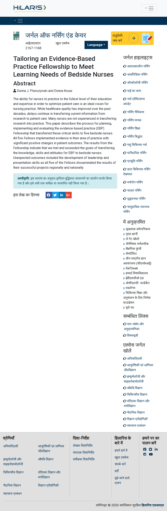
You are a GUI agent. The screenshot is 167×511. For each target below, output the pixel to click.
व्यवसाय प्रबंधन (12, 493)
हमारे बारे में (121, 450)
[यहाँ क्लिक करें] (29, 8)
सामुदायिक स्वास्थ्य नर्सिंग (136, 209)
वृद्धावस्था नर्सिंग (135, 199)
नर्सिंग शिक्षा (133, 128)
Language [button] (95, 45)
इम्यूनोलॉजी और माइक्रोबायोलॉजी (13, 461)
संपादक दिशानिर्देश (83, 452)
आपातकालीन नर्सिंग (138, 66)
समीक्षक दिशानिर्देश (83, 459)
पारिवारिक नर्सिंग (136, 153)
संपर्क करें (120, 464)
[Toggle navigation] (149, 8)
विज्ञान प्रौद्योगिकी (48, 485)
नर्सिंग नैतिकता (135, 112)
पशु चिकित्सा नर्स (136, 145)
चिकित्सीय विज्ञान (13, 472)
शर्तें (117, 471)
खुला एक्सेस (122, 457)
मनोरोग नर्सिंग (134, 182)
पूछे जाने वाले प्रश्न (122, 480)
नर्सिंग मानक (133, 120)
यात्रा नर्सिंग (133, 190)
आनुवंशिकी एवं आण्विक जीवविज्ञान (51, 448)
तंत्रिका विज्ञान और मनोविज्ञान (49, 474)
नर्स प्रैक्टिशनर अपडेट (134, 101)
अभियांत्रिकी (10, 446)
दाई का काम (133, 91)
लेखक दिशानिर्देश (82, 445)
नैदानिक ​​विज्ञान (12, 485)
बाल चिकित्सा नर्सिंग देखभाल (136, 171)
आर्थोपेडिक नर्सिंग (136, 74)
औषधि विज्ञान (45, 459)
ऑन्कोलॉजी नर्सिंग (137, 83)
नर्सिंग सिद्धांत (134, 136)
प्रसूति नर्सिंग (134, 161)
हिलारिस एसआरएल (153, 505)
